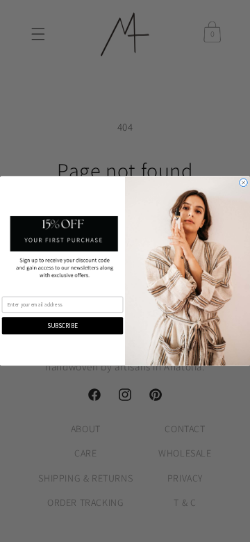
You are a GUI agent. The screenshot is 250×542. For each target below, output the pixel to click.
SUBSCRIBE (62, 326)
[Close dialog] (244, 183)
